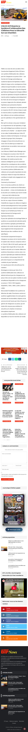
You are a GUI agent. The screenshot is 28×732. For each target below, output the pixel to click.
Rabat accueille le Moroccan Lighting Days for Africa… (16, 541)
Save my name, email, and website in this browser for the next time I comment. (13, 475)
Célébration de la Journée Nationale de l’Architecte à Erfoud (6, 369)
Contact (14, 723)
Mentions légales (14, 721)
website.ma (18, 729)
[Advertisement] (14, 53)
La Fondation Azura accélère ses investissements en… (16, 566)
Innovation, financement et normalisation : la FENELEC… (15, 560)
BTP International (6, 402)
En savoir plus (4, 668)
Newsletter (21, 721)
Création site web (10, 729)
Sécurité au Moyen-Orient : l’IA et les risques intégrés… (17, 676)
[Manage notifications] (24, 729)
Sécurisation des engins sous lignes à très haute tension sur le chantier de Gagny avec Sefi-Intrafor (21, 370)
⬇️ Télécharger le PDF (14, 529)
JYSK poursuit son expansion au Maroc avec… (16, 553)
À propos (6, 721)
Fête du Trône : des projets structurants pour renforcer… (16, 547)
